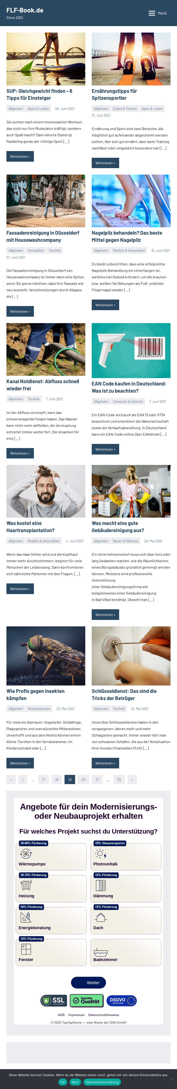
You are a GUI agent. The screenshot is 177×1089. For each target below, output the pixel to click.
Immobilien (36, 250)
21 (97, 779)
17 (43, 779)
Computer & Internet (128, 401)
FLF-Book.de (24, 10)
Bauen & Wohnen (125, 541)
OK (63, 1082)
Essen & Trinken (125, 108)
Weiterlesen (19, 156)
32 (119, 779)
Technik (55, 250)
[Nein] (171, 1079)
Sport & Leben (38, 108)
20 (83, 779)
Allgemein (16, 108)
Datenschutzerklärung (102, 1082)
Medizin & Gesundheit (129, 250)
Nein (75, 1082)
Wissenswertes (39, 709)
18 (56, 779)
